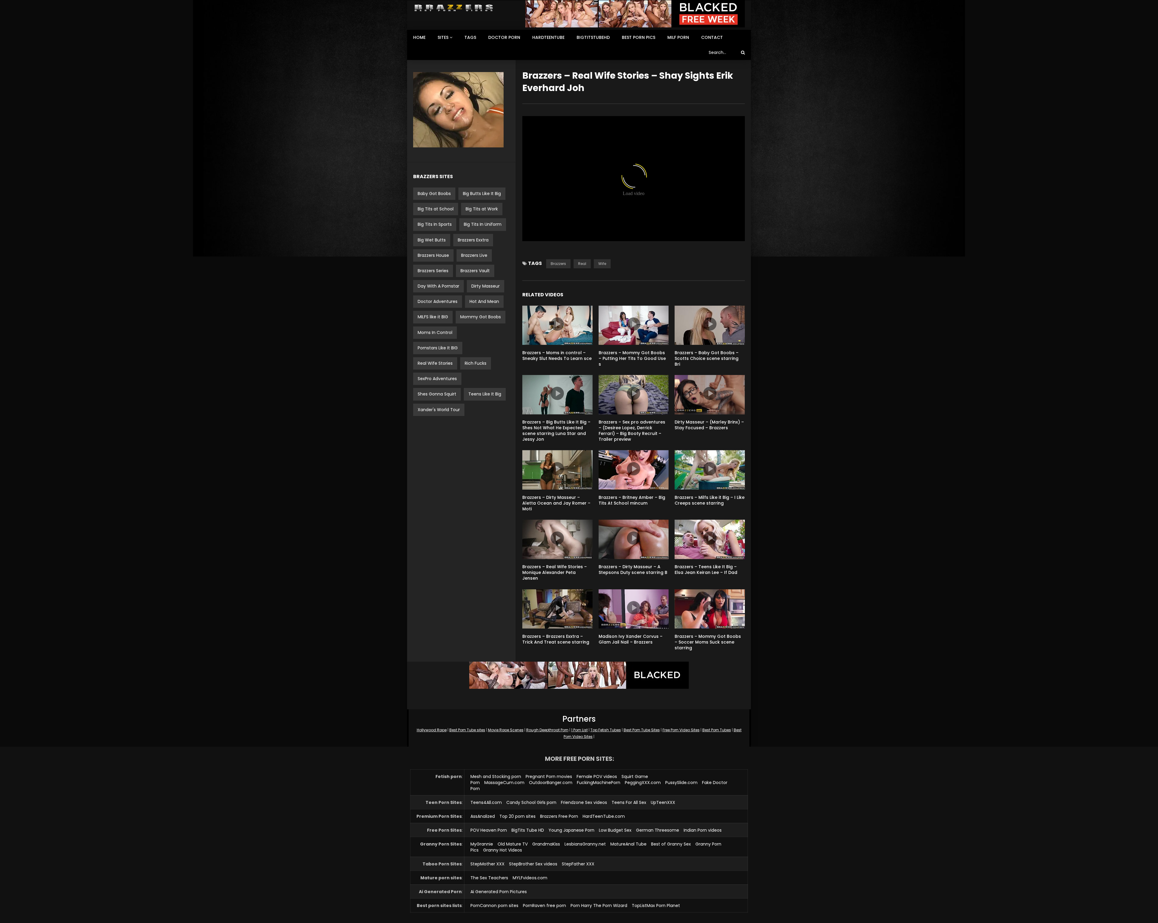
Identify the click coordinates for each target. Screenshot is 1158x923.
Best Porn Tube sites (467, 729)
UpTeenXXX (663, 802)
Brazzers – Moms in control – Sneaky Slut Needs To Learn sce (557, 355)
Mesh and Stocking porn (495, 776)
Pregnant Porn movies (549, 776)
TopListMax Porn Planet (656, 906)
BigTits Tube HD (527, 830)
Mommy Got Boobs (480, 317)
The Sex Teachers (489, 878)
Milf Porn (678, 37)
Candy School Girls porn (531, 802)
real (582, 263)
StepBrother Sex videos (533, 864)
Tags (470, 37)
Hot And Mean (484, 301)
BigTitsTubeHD (593, 37)
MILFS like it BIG (433, 317)
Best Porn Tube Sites (642, 729)
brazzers (558, 263)
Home (419, 37)
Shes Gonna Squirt (437, 394)
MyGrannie (481, 844)
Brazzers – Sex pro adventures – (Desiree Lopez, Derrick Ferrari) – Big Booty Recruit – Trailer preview (632, 430)
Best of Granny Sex (671, 844)
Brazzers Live (474, 255)
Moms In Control (435, 332)
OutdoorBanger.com (550, 783)
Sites (443, 37)
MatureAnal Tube (628, 844)
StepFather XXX (578, 864)
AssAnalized (482, 816)
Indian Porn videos (703, 830)
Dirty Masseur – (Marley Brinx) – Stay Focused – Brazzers (709, 425)
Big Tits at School (436, 209)
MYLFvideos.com (530, 878)
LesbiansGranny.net (585, 844)
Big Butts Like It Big (482, 194)
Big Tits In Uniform (482, 224)
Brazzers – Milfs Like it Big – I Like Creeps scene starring (710, 500)
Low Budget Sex (615, 830)
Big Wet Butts (432, 240)
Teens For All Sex (629, 802)
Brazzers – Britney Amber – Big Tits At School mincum (632, 500)
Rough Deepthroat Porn (547, 729)
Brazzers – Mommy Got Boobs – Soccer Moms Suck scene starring (708, 642)
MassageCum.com (504, 783)
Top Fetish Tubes (605, 729)
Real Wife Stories (435, 363)
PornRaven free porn (544, 906)
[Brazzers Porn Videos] (453, 8)
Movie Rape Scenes (506, 729)
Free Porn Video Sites (681, 729)
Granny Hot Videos (502, 850)
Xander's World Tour (439, 410)
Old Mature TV (513, 844)
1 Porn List (579, 729)
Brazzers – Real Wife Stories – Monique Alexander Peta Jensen (554, 572)
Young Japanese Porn (571, 830)
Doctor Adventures (437, 301)
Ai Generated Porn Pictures (498, 892)
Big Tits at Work (482, 209)
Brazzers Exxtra (473, 240)
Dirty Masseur (485, 286)
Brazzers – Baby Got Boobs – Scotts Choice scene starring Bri (707, 358)
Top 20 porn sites (517, 816)
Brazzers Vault (475, 271)
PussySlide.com (681, 783)
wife (602, 263)
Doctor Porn (504, 37)
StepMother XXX (487, 864)
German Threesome (657, 830)
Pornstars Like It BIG (438, 348)
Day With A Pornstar (438, 286)
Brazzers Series (433, 271)
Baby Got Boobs (434, 194)
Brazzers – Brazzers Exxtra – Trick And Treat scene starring (555, 639)
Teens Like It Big (484, 394)
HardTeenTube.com (604, 816)
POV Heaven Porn (488, 830)
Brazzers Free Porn (559, 816)
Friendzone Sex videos (584, 802)
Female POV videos (597, 776)
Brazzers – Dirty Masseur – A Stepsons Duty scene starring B (633, 569)
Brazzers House (433, 255)
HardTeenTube (548, 37)
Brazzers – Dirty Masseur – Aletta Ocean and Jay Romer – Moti (556, 503)
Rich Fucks (475, 363)
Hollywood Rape (432, 729)
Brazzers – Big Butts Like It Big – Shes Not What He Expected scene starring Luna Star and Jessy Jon (556, 430)
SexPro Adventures (437, 379)
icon (557, 324)
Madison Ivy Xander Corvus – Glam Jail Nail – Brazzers (631, 639)
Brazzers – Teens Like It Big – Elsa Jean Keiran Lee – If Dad (706, 569)
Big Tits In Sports (435, 224)
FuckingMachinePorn (598, 783)
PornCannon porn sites (494, 906)
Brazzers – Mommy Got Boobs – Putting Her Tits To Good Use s (632, 358)
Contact (712, 37)
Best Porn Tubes (716, 729)
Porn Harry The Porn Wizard (599, 906)
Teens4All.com (486, 802)
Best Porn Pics (638, 37)
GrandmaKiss (546, 844)
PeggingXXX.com (643, 783)
